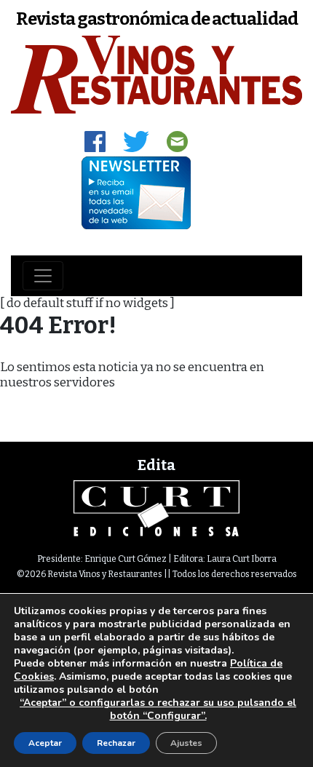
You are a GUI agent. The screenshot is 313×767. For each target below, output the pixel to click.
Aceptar (45, 743)
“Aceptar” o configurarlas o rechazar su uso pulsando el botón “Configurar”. (158, 709)
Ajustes (186, 743)
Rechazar (116, 743)
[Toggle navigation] (43, 275)
